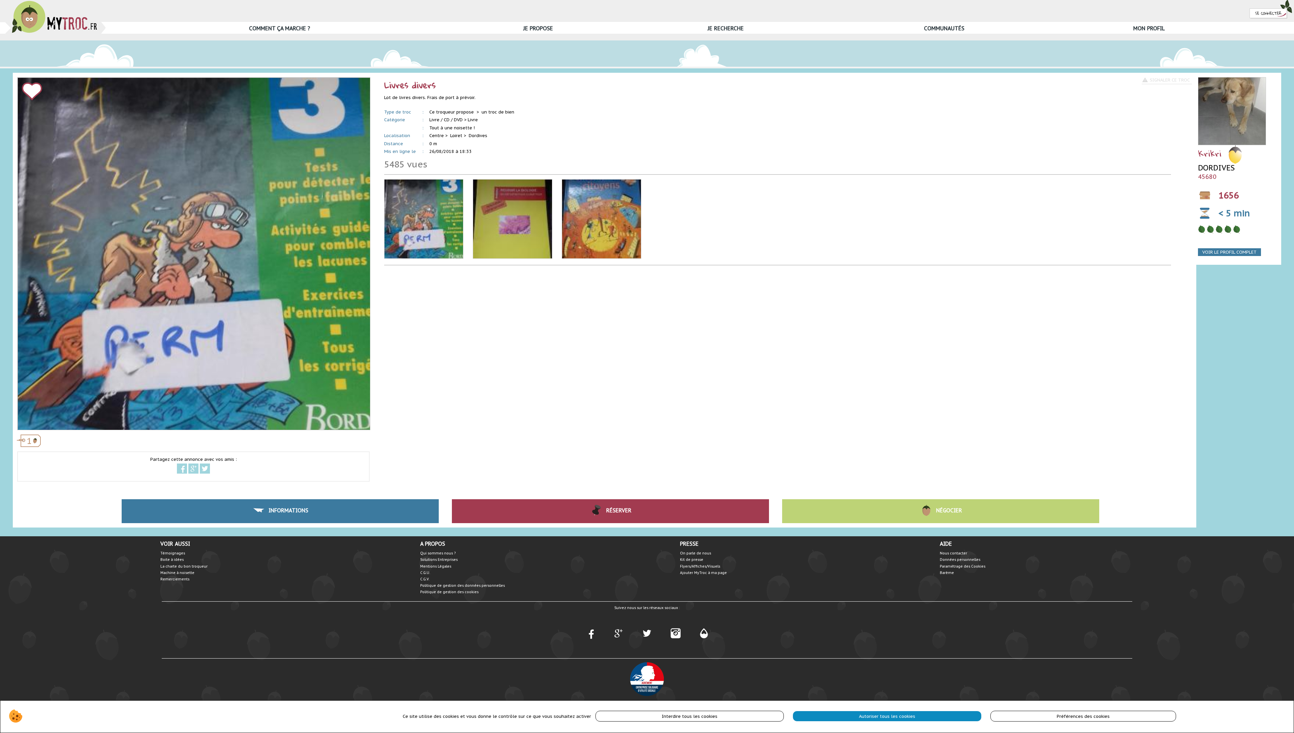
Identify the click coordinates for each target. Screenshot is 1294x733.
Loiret (456, 135)
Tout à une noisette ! (452, 128)
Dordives (478, 135)
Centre (436, 135)
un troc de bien (498, 112)
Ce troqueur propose (452, 112)
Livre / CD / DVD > (447, 120)
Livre (473, 120)
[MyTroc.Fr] (54, 3)
